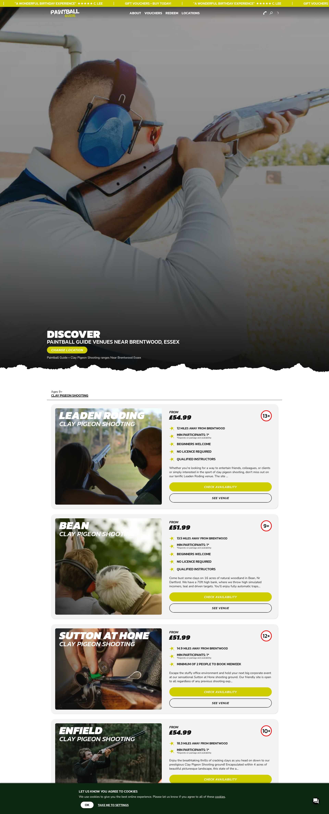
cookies (220, 797)
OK (87, 804)
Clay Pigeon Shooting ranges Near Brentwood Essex (106, 357)
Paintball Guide (57, 357)
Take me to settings (113, 805)
